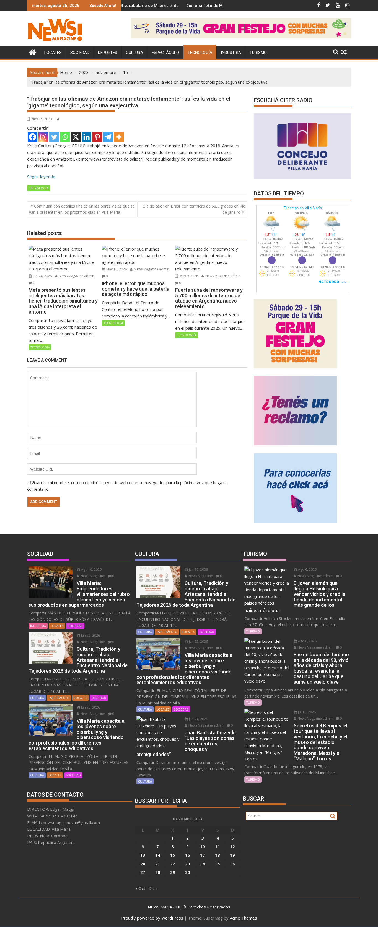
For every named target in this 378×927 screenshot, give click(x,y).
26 (232, 863)
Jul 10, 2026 (306, 712)
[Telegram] (108, 137)
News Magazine (92, 576)
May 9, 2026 (188, 275)
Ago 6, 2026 (307, 569)
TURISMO (258, 52)
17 (202, 855)
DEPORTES (107, 52)
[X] (76, 137)
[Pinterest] (97, 137)
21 (157, 863)
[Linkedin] (86, 137)
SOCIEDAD (79, 52)
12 (232, 846)
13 (142, 855)
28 (157, 872)
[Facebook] (32, 137)
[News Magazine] (32, 52)
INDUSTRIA (231, 52)
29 (172, 872)
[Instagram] (43, 137)
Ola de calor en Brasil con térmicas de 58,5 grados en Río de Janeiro (194, 209)
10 (202, 846)
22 (172, 863)
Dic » (153, 888)
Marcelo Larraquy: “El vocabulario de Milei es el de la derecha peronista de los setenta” (140, 5)
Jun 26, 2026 (90, 635)
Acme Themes (243, 918)
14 (157, 855)
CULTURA (134, 52)
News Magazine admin (76, 275)
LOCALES (53, 52)
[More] (119, 137)
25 (217, 863)
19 (232, 855)
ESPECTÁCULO (165, 52)
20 (142, 863)
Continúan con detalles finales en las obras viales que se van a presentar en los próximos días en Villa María (82, 209)
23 (187, 863)
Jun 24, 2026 (42, 275)
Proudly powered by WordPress (152, 918)
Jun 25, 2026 (90, 707)
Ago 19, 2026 (91, 569)
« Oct (140, 888)
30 (187, 872)
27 (142, 872)
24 (202, 863)
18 (217, 855)
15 (172, 855)
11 (217, 846)
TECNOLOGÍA (200, 52)
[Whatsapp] (65, 137)
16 (187, 855)
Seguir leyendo (41, 176)
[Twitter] (54, 137)
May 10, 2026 (116, 269)
